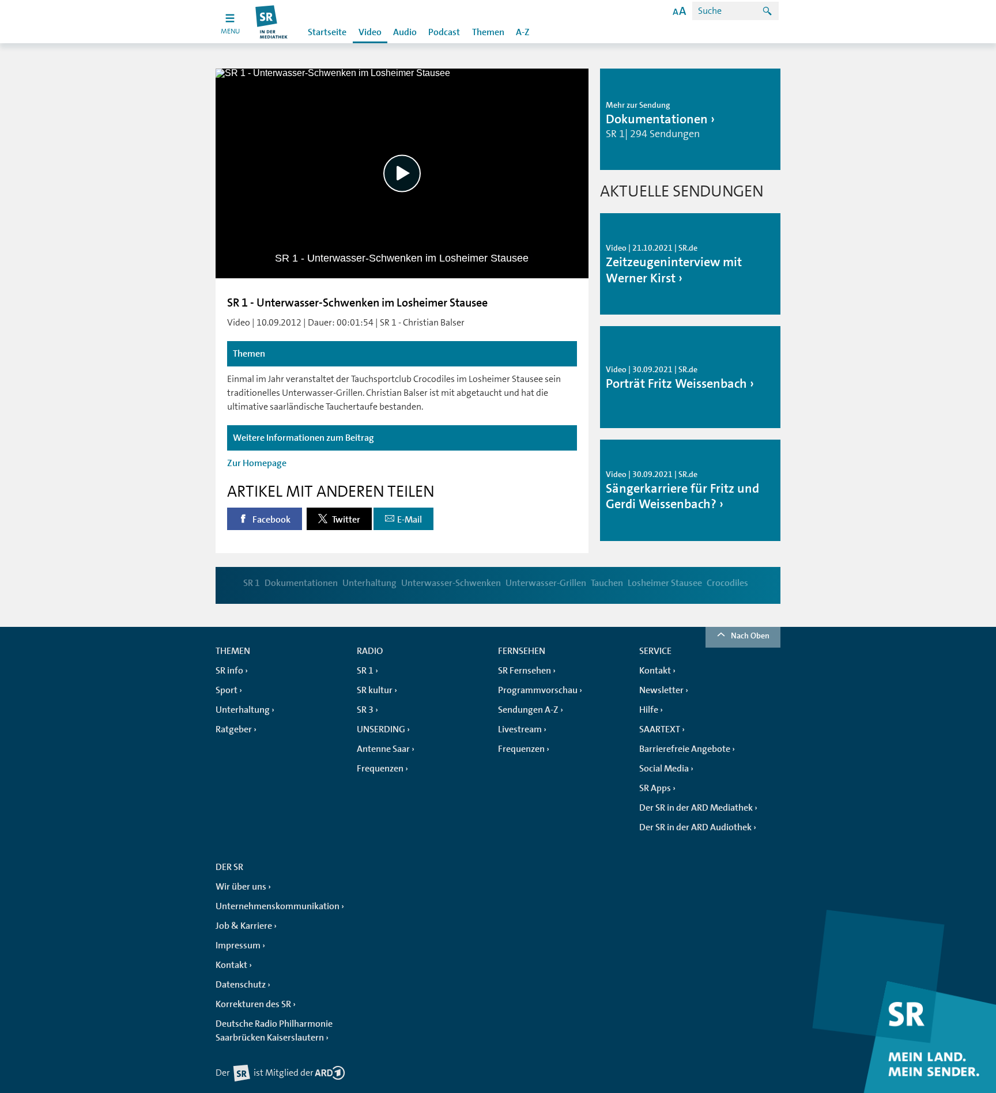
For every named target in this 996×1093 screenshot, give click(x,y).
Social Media (664, 768)
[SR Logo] (271, 21)
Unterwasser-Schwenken (451, 583)
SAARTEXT (659, 729)
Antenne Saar (383, 749)
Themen (488, 32)
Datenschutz (241, 984)
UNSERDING (381, 729)
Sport (226, 690)
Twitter (345, 519)
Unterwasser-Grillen (545, 583)
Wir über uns (241, 886)
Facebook (270, 519)
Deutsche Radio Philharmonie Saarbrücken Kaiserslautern (274, 1030)
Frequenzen (380, 768)
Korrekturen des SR (253, 1004)
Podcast (444, 32)
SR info (229, 670)
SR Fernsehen (524, 670)
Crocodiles (727, 583)
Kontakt (655, 670)
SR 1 (251, 583)
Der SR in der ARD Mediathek (696, 808)
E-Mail (409, 519)
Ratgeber (234, 729)
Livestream (520, 729)
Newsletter (661, 690)
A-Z (523, 32)
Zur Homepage (256, 463)
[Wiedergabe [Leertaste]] (402, 173)
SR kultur (375, 690)
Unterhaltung (369, 583)
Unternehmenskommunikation (277, 906)
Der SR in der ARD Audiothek (695, 827)
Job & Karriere (244, 926)
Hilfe (648, 710)
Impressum (238, 945)
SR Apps (655, 788)
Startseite (327, 32)
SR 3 (365, 710)
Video (370, 32)
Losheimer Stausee (665, 583)
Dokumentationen (301, 583)
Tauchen (607, 583)
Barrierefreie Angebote (684, 749)
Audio (405, 32)
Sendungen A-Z (528, 710)
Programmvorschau (538, 690)
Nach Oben (750, 635)
